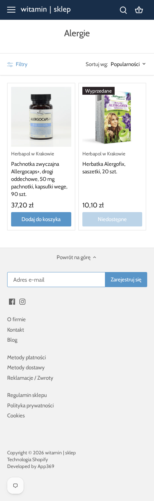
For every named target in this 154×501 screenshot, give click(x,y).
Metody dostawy (26, 367)
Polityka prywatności (30, 405)
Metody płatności (26, 357)
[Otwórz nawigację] (11, 10)
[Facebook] (12, 301)
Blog (12, 340)
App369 (46, 466)
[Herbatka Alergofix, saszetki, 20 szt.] (112, 117)
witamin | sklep (60, 452)
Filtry (21, 64)
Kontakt (15, 330)
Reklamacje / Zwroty (30, 378)
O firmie (16, 319)
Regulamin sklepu (27, 395)
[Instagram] (22, 301)
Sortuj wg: (97, 64)
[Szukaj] (123, 10)
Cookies (16, 415)
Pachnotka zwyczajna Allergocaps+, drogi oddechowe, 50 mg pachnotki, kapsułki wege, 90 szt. (39, 174)
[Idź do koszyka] (139, 10)
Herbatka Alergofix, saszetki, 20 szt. (103, 163)
